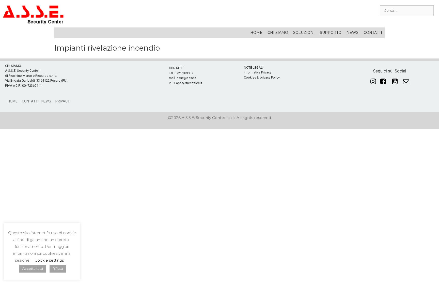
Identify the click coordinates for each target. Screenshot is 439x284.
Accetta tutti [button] (32, 268)
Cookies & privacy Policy (262, 77)
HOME (256, 32)
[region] (219, 86)
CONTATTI (373, 32)
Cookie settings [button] (49, 260)
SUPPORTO (330, 32)
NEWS (352, 32)
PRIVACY (62, 101)
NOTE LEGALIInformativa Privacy (257, 70)
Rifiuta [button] (58, 268)
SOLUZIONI (304, 32)
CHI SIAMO (278, 32)
